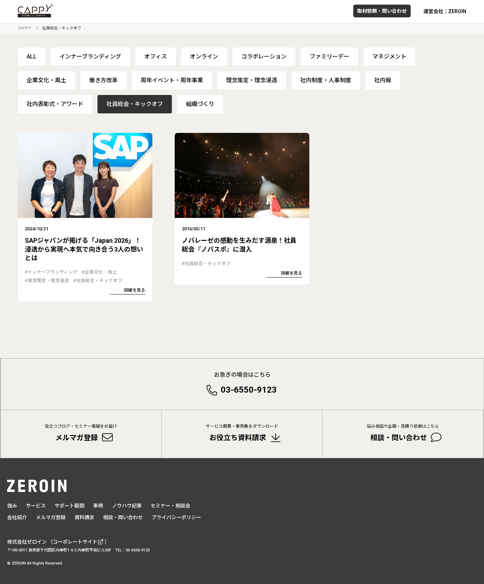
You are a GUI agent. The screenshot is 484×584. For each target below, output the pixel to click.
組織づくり (200, 104)
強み (12, 506)
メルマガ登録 (81, 433)
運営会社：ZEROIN (444, 11)
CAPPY (24, 28)
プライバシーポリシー (176, 517)
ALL (31, 56)
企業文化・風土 (46, 80)
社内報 (382, 80)
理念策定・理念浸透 (251, 80)
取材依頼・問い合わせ (382, 11)
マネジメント (389, 56)
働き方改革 (103, 80)
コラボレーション (264, 56)
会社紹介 (17, 517)
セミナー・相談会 (170, 506)
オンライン (204, 56)
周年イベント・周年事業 (172, 80)
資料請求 (84, 517)
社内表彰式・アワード (55, 104)
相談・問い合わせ (403, 433)
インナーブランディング (90, 56)
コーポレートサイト (75, 542)
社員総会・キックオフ (134, 104)
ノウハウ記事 (127, 506)
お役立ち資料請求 (242, 433)
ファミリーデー (329, 56)
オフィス (155, 56)
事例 (98, 506)
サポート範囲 (69, 506)
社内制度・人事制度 (325, 80)
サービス (36, 506)
